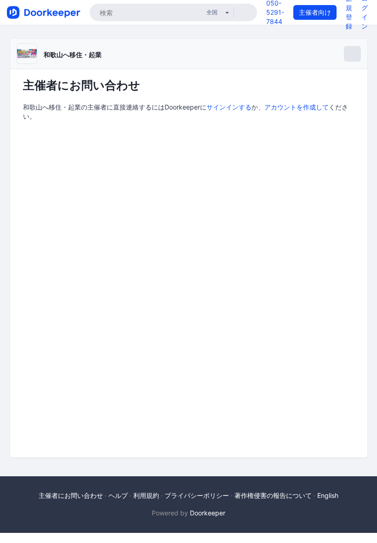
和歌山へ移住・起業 (73, 54)
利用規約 (146, 495)
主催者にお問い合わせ (71, 495)
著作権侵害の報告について (273, 495)
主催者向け (315, 12)
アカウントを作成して (296, 107)
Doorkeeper (207, 513)
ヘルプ (118, 495)
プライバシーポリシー (197, 495)
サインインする (228, 107)
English (327, 495)
